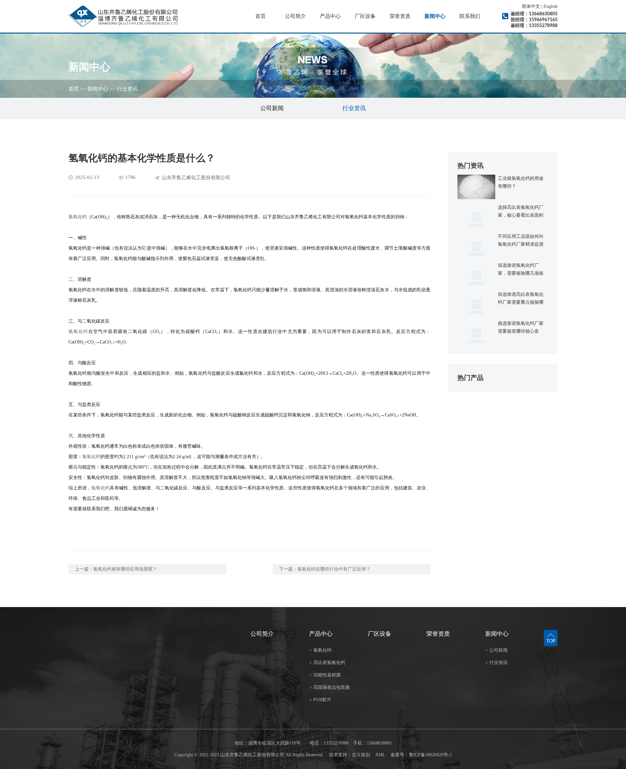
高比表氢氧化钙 (327, 662)
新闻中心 (435, 16)
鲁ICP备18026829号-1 (430, 754)
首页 (260, 16)
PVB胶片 (320, 699)
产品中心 (330, 16)
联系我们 (469, 16)
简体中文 (531, 6)
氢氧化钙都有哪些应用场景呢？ (125, 569)
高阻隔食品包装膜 (329, 687)
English (551, 6)
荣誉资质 (400, 16)
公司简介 (295, 16)
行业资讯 (127, 89)
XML (380, 754)
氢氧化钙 (77, 216)
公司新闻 (272, 108)
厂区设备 (365, 16)
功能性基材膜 (325, 675)
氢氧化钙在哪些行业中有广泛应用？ (333, 569)
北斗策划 (361, 754)
